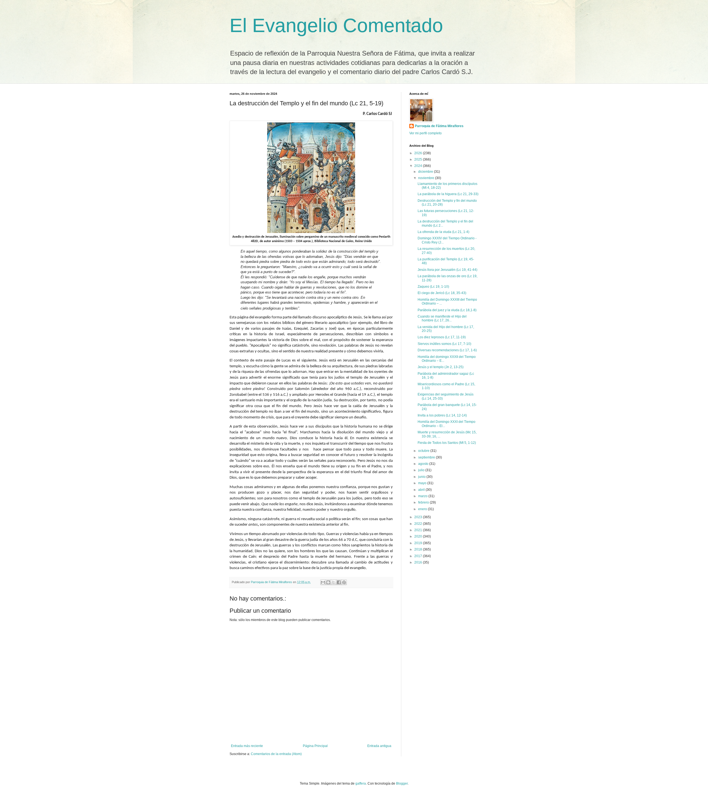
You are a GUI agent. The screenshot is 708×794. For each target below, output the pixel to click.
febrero (424, 502)
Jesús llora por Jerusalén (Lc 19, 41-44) (447, 270)
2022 (418, 524)
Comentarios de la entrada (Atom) (276, 754)
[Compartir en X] (333, 582)
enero (423, 509)
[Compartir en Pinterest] (344, 582)
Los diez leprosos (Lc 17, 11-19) (442, 337)
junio (422, 477)
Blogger (402, 783)
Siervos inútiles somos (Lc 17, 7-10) (444, 344)
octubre (424, 451)
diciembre (426, 172)
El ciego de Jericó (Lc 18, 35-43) (442, 293)
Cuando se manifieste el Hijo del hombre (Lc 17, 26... (442, 318)
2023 (418, 517)
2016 (418, 562)
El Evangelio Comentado (336, 25)
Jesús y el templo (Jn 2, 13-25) (441, 367)
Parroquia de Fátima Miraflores (439, 126)
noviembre (426, 178)
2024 (418, 166)
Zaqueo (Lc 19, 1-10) (433, 287)
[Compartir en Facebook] (339, 582)
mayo (422, 483)
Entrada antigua (379, 746)
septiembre (427, 457)
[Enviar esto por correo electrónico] (323, 582)
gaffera (360, 783)
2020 (418, 536)
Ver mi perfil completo (425, 133)
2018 (418, 549)
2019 (418, 543)
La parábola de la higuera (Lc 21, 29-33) (448, 194)
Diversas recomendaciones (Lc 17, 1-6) (447, 350)
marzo (423, 496)
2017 (418, 556)
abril (422, 490)
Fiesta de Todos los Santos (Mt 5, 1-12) (447, 443)
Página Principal (315, 746)
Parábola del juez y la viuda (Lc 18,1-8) (447, 310)
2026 (418, 153)
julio (421, 470)
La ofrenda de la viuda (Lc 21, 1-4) (443, 232)
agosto (423, 464)
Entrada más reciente (247, 746)
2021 (418, 530)
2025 (418, 159)
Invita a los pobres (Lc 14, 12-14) (442, 415)
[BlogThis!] (328, 582)
